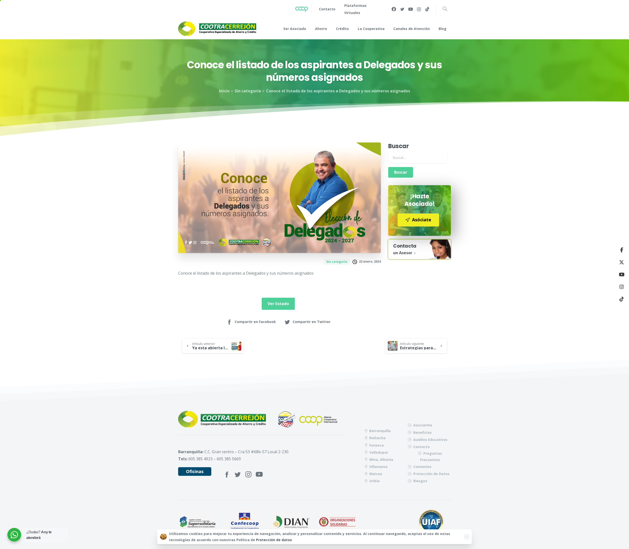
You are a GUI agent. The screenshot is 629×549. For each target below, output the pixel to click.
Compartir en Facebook (255, 321)
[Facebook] (394, 9)
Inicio (224, 91)
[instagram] (419, 9)
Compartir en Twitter (311, 321)
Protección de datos (274, 539)
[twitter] (402, 9)
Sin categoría (248, 91)
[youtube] (410, 9)
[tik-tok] (427, 9)
